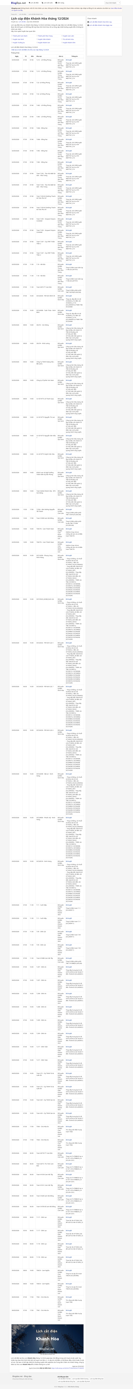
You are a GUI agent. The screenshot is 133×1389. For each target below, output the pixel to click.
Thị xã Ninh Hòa (68, 39)
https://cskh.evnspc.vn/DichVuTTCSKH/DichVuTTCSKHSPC (68, 1368)
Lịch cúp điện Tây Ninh (83, 1381)
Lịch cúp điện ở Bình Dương (80, 1379)
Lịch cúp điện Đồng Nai (96, 1379)
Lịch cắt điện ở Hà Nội (64, 1379)
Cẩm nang (60, 3)
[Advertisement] (104, 41)
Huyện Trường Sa (19, 42)
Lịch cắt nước (48, 3)
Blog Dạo (60, 1387)
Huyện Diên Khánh (44, 39)
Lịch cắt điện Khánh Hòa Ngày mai (100, 25)
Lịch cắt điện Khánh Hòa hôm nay (100, 22)
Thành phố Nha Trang (45, 36)
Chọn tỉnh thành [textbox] (110, 3)
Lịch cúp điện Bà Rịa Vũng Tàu (66, 1381)
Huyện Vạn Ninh (18, 39)
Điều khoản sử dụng (73, 1387)
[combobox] (113, 2)
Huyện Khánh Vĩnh (69, 42)
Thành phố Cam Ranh (20, 36)
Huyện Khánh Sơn (44, 42)
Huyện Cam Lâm (68, 36)
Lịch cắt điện (34, 3)
